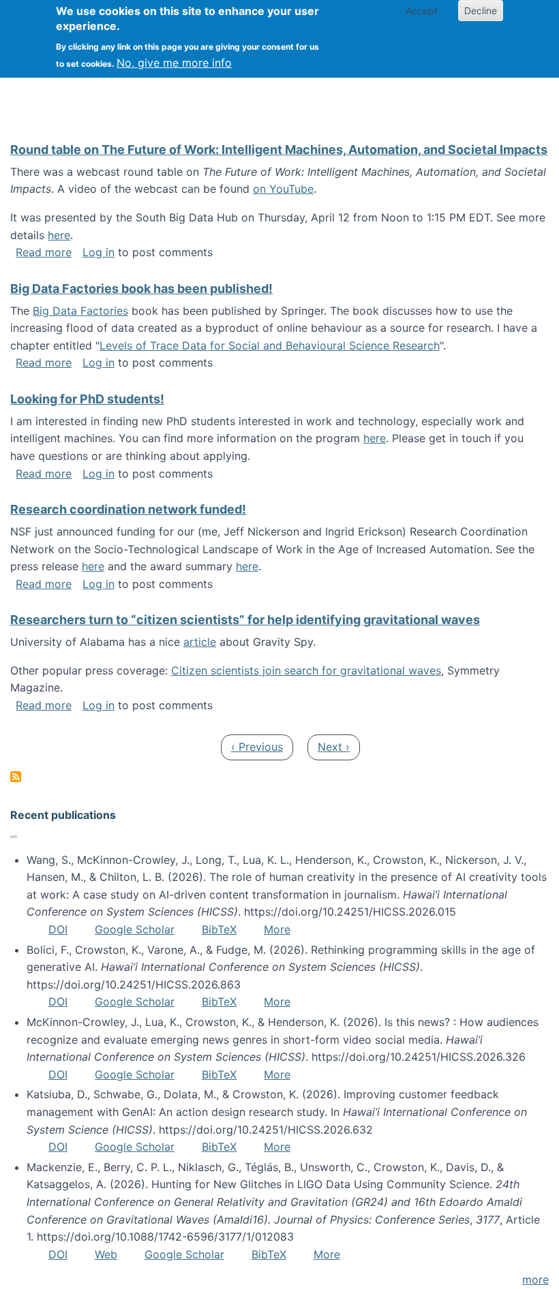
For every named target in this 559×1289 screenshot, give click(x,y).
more (535, 1279)
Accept (422, 10)
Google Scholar (135, 929)
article (199, 642)
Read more (44, 252)
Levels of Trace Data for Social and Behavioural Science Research (270, 345)
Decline (480, 10)
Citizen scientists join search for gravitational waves (306, 670)
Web (106, 1254)
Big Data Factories (80, 310)
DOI (57, 929)
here (59, 235)
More (277, 929)
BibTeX (219, 929)
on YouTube (283, 189)
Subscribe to (15, 776)
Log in (98, 252)
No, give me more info (174, 62)
